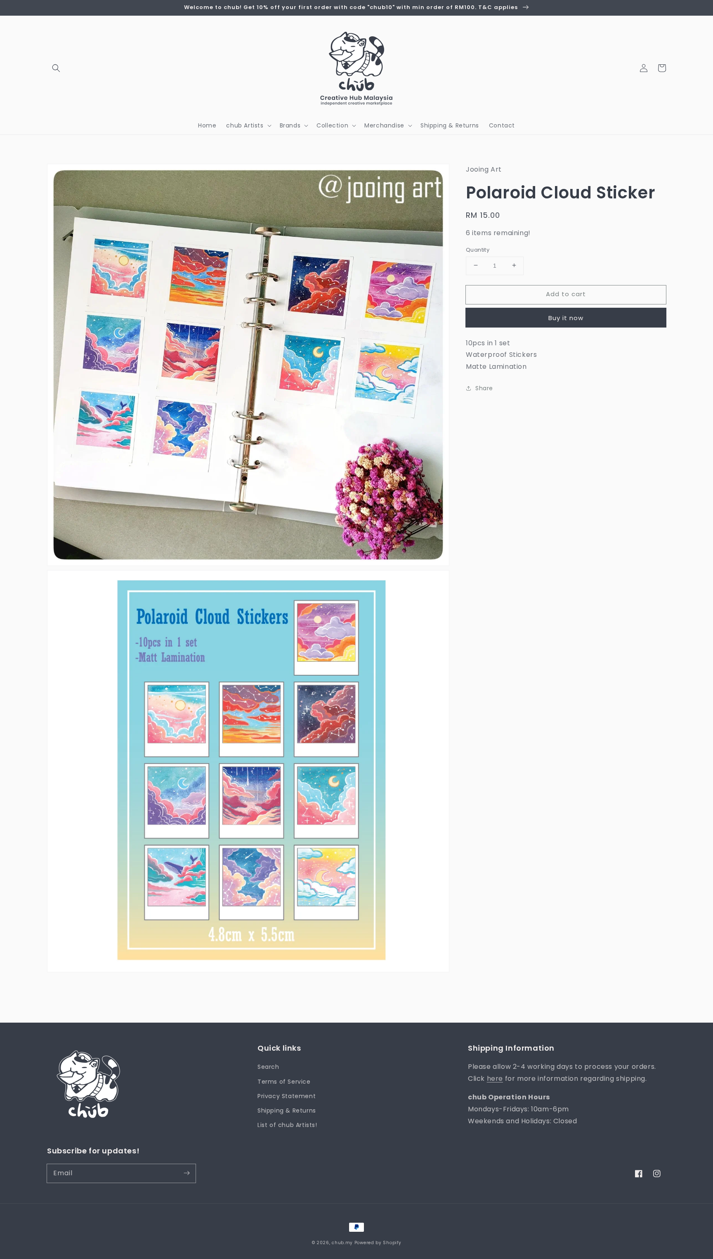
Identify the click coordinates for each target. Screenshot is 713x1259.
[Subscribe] (186, 1173)
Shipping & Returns (286, 1110)
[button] (56, 68)
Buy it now (565, 317)
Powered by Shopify (377, 1243)
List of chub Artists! (287, 1125)
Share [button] (484, 388)
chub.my (342, 1243)
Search (268, 1067)
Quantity (477, 249)
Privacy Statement (286, 1096)
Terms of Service (284, 1081)
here (495, 1078)
